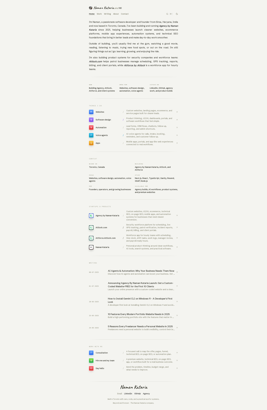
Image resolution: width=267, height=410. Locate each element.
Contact (125, 14)
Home (92, 14)
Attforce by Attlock (134, 65)
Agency (146, 393)
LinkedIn (128, 393)
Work (99, 14)
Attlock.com (95, 61)
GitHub (137, 393)
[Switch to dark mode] (177, 14)
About (116, 14)
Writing (107, 14)
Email (119, 393)
